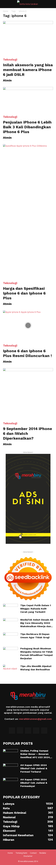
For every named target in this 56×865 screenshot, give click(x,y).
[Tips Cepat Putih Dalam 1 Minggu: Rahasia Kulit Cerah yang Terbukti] (10, 609)
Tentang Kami (21, 853)
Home (5, 11)
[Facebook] (12, 731)
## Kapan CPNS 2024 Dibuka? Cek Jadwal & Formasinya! (33, 783)
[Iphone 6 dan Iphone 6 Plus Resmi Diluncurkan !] (28, 325)
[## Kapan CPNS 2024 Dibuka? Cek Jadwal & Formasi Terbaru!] (10, 769)
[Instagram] (20, 730)
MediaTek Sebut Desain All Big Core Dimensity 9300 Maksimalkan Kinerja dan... (36, 623)
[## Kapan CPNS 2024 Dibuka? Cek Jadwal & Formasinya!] (10, 783)
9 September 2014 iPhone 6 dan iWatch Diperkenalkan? (27, 433)
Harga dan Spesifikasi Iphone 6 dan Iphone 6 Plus (24, 293)
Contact (33, 853)
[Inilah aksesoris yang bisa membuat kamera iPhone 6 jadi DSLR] (28, 38)
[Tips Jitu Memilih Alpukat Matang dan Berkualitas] (10, 670)
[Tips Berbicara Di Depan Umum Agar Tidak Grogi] (10, 638)
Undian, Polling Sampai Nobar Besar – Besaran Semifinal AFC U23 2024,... (36, 754)
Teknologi (10, 59)
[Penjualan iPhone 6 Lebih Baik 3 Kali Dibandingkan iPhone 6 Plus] (28, 99)
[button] (5, 4)
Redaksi (42, 853)
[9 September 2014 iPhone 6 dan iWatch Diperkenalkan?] (28, 393)
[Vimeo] (36, 731)
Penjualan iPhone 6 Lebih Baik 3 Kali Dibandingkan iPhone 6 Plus (27, 127)
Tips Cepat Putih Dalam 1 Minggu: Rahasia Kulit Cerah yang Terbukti (35, 608)
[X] (28, 731)
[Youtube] (44, 731)
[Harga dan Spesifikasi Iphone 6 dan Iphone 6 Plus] (28, 211)
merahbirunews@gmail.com (35, 719)
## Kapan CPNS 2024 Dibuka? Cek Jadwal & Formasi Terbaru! (33, 768)
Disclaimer (28, 856)
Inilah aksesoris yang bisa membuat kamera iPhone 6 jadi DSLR (28, 70)
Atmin (7, 80)
